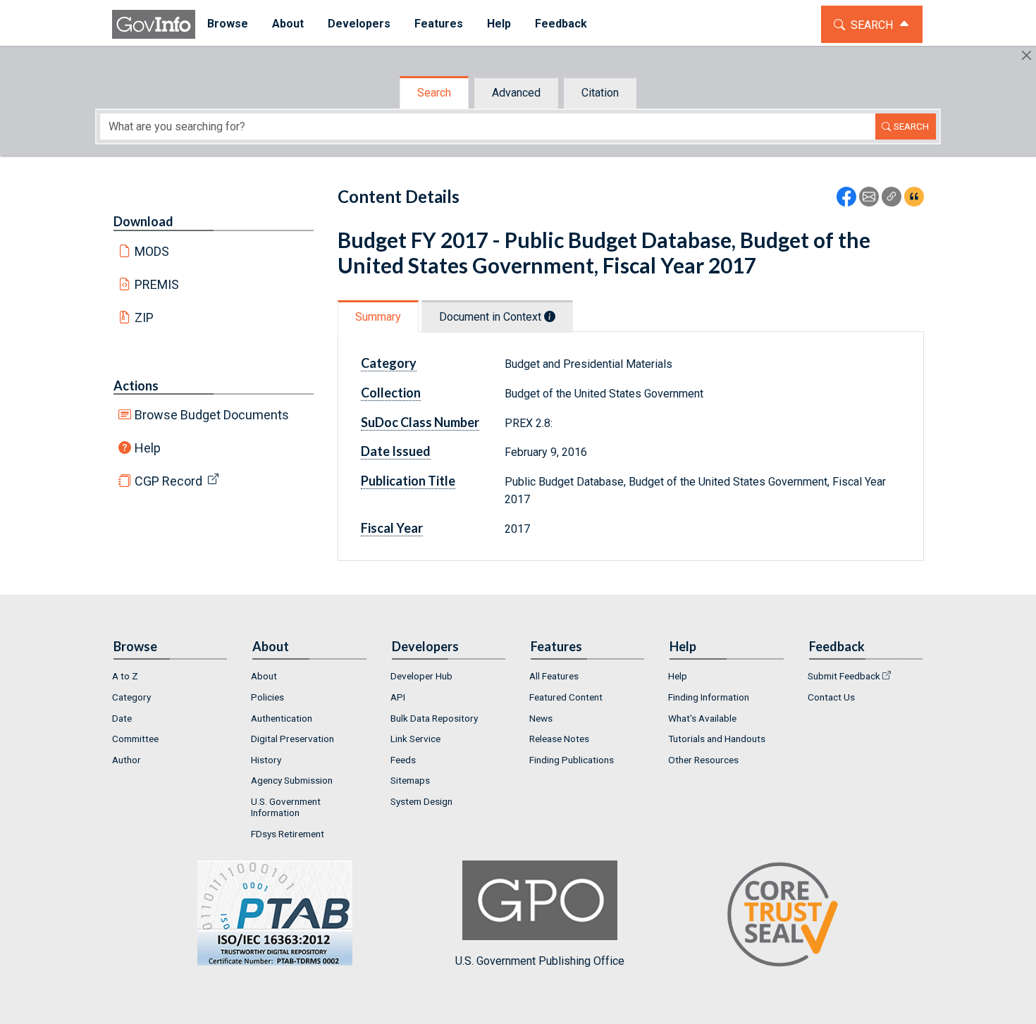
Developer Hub (421, 675)
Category (131, 697)
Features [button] (438, 23)
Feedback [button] (561, 23)
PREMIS (157, 284)
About (264, 675)
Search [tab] (434, 92)
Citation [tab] (600, 92)
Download (143, 221)
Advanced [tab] (516, 92)
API (397, 697)
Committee (135, 738)
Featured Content (566, 697)
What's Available (702, 718)
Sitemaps (410, 780)
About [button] (288, 23)
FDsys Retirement (287, 833)
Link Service (415, 738)
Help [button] (499, 23)
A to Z (125, 675)
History (266, 759)
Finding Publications (571, 759)
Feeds (403, 759)
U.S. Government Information (286, 807)
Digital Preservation (292, 738)
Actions (136, 385)
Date (122, 718)
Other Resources (703, 759)
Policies (267, 697)
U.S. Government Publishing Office (539, 960)
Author (126, 759)
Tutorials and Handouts (716, 738)
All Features (554, 675)
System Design (421, 801)
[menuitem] (227, 24)
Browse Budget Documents (212, 414)
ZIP (144, 317)
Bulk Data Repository (434, 718)
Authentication (281, 718)
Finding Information (708, 697)
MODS (152, 251)
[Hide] (1026, 55)
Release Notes (559, 738)
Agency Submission (292, 780)
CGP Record (168, 481)
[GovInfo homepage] (153, 24)
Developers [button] (359, 23)
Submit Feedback (844, 675)
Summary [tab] (378, 316)
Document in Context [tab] (491, 316)
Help (148, 447)
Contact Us (831, 697)
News (541, 718)
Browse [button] (227, 23)
